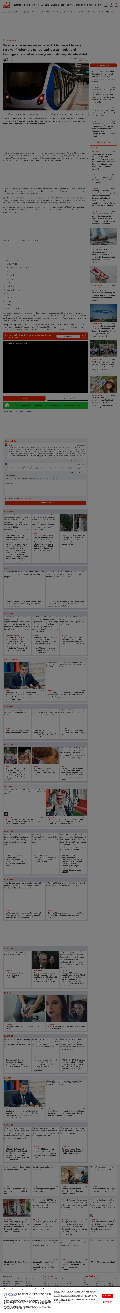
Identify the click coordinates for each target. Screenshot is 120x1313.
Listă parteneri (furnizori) (60, 1302)
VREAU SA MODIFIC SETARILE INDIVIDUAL (107, 1302)
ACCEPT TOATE (107, 1295)
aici (31, 1303)
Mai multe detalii (13, 1295)
